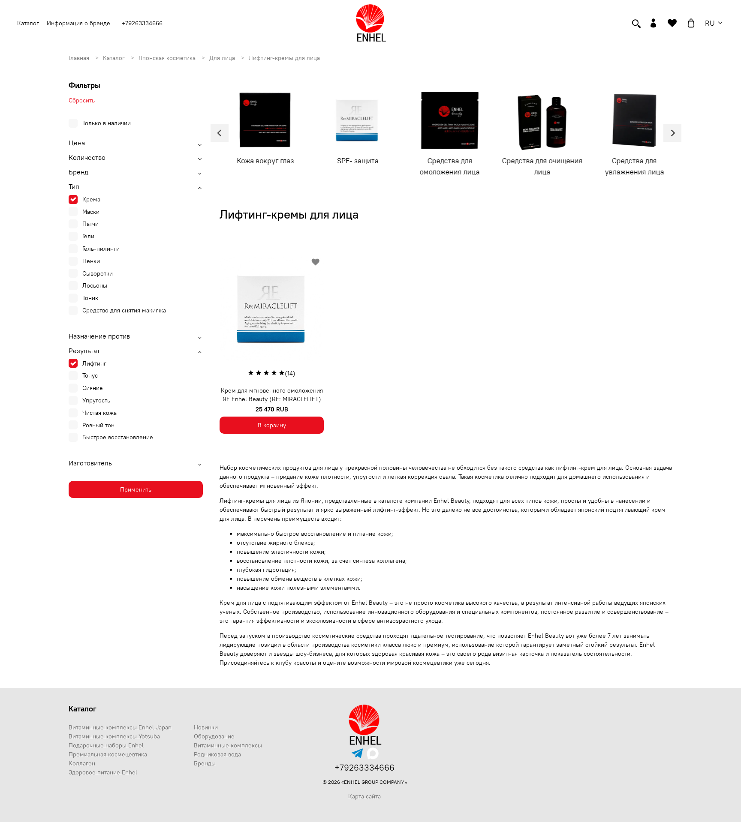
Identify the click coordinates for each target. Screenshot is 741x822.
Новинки (206, 727)
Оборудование (214, 736)
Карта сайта (364, 796)
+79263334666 (142, 23)
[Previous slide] (220, 133)
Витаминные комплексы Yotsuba (114, 736)
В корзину (272, 425)
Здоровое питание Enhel (103, 772)
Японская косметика (168, 58)
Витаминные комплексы (228, 745)
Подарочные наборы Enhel (106, 745)
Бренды (205, 763)
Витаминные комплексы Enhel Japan (120, 727)
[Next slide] (672, 133)
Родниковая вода (217, 754)
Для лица (223, 58)
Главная (80, 58)
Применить (135, 489)
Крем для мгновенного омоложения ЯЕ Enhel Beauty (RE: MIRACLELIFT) (272, 395)
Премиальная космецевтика (108, 754)
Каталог (115, 58)
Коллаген (82, 763)
